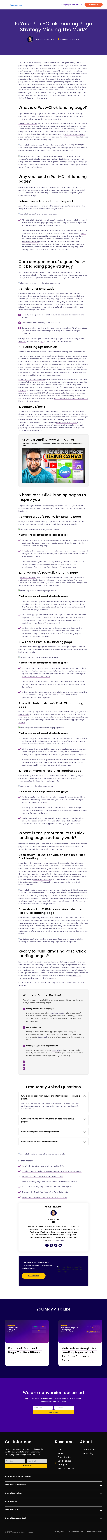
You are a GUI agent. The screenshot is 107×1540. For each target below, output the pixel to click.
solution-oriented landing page (36, 676)
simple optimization (42, 879)
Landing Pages (65, 5)
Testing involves (25, 356)
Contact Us (93, 5)
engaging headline (30, 241)
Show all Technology (13, 1493)
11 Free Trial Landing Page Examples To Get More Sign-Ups (48, 1187)
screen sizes (64, 367)
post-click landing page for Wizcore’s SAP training (45, 646)
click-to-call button (33, 759)
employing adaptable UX (53, 417)
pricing (75, 338)
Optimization (24, 352)
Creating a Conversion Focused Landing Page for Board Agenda (47, 942)
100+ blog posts (57, 1013)
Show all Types (11, 1501)
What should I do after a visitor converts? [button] (39, 1141)
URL (42, 341)
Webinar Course (66, 1468)
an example (23, 714)
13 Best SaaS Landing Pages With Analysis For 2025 (44, 1197)
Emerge (21, 521)
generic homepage (61, 162)
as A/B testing (58, 356)
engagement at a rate (66, 422)
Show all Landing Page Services (18, 1476)
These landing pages (27, 123)
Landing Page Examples (64, 1463)
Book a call (42, 1037)
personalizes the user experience (37, 697)
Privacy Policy (59, 1532)
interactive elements (36, 749)
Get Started (33, 1276)
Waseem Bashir (53, 1219)
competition (71, 631)
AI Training (88, 1453)
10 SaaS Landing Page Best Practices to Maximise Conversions (50, 1181)
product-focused (28, 577)
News (60, 1453)
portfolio (56, 1050)
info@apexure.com (76, 1532)
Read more (59, 1240)
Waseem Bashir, (43, 39)
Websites (79, 5)
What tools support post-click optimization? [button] (40, 1131)
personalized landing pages (55, 301)
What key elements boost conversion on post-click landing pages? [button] (47, 1120)
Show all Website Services (15, 1485)
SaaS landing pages (52, 275)
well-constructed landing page (66, 247)
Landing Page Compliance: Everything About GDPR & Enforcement (52, 1171)
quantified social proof (32, 821)
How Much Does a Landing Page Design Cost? (42, 1176)
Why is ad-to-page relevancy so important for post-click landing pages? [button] (50, 1097)
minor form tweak (51, 866)
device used (54, 623)
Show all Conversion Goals (16, 1518)
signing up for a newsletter (33, 126)
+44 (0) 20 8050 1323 (94, 1532)
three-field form (46, 681)
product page (80, 162)
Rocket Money (24, 775)
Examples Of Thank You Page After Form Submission (45, 1192)
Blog (60, 1449)
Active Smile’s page (27, 583)
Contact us (23, 982)
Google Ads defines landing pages (38, 139)
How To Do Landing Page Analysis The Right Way (44, 1166)
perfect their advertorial (48, 711)
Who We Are (89, 1449)
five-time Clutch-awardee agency (65, 973)
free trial (22, 341)
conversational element (56, 692)
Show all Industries (12, 1510)
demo (82, 338)
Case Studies (64, 1457)
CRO (73, 5)
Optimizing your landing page (31, 379)
